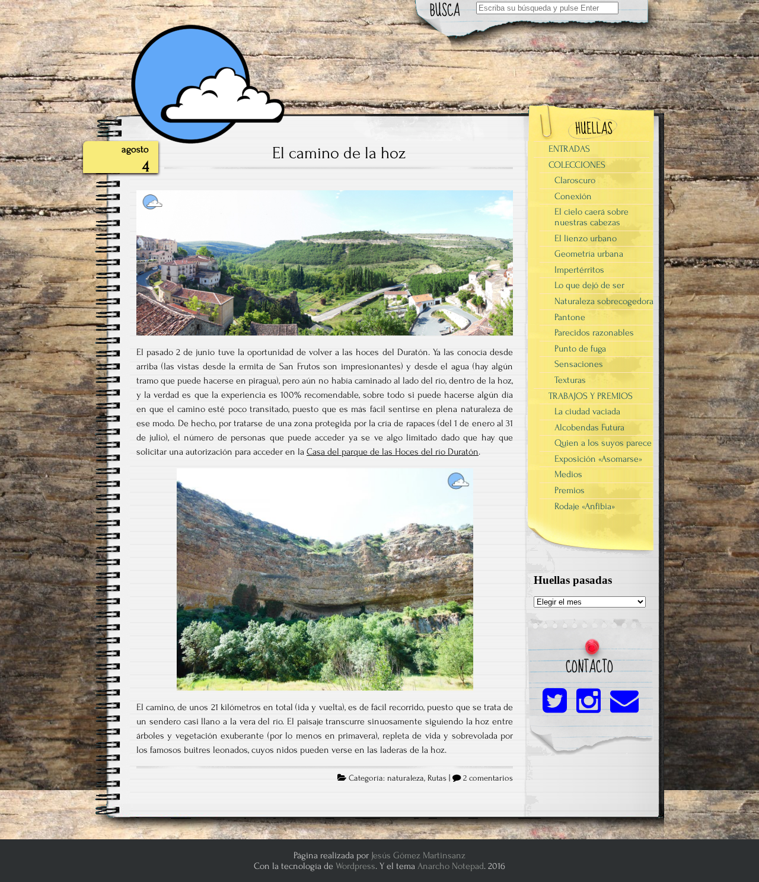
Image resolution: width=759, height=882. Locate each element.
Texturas (570, 380)
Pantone (569, 317)
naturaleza (405, 778)
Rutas (437, 778)
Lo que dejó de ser (589, 285)
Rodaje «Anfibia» (584, 506)
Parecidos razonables (594, 332)
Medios (568, 474)
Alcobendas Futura (589, 427)
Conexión (573, 196)
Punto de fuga (580, 348)
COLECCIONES (576, 164)
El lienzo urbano (585, 238)
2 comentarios (488, 778)
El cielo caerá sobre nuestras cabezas (591, 217)
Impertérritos (579, 269)
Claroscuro (574, 180)
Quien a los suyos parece (603, 442)
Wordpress (355, 866)
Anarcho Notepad (450, 866)
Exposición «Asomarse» (598, 458)
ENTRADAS (569, 148)
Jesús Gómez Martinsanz (418, 855)
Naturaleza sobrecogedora (603, 301)
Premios (569, 490)
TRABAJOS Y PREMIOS (590, 396)
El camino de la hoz (339, 152)
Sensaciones (578, 364)
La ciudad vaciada (587, 411)
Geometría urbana (588, 253)
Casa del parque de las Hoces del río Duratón (393, 451)
